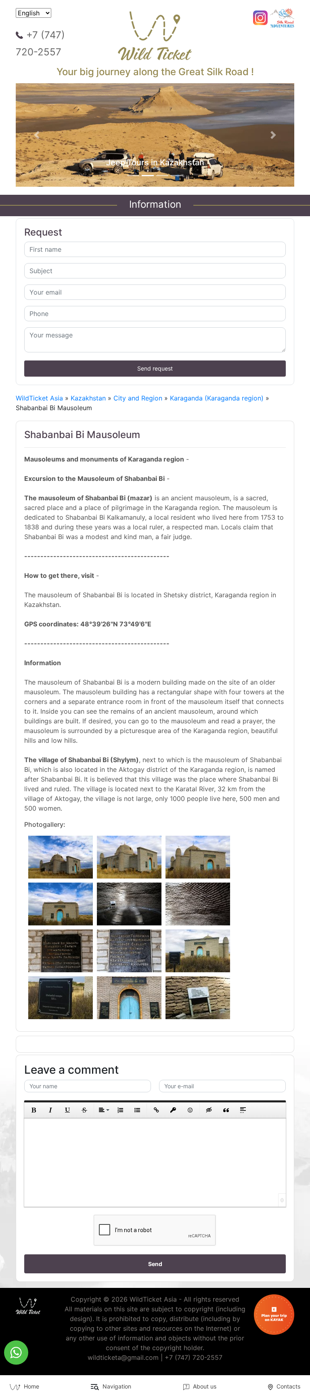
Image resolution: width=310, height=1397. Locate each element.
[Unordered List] (137, 1110)
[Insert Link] (156, 1110)
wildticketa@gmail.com (123, 1357)
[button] (37, 135)
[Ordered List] (120, 1110)
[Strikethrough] (84, 1110)
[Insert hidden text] (209, 1110)
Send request (155, 368)
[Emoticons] (190, 1110)
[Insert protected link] (173, 1110)
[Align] (103, 1110)
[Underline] (67, 1110)
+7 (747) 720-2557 (40, 43)
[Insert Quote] (226, 1110)
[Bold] (33, 1110)
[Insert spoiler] (243, 1110)
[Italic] (50, 1110)
